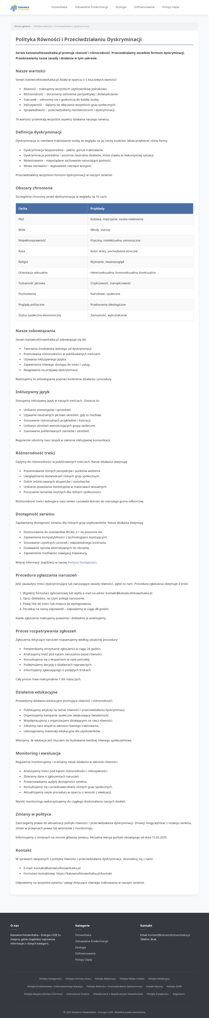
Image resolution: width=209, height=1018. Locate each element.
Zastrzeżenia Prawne (77, 993)
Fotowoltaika (59, 7)
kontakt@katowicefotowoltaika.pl (169, 935)
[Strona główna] (21, 7)
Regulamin (179, 993)
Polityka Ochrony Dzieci (78, 978)
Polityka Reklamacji (105, 978)
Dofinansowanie (144, 7)
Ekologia (121, 7)
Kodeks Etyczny (154, 986)
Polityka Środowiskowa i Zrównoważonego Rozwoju (55, 986)
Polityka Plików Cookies (132, 978)
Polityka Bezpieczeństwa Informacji (43, 993)
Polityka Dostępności (50, 978)
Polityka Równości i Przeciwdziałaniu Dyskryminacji (114, 986)
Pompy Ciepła (170, 7)
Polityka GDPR (174, 986)
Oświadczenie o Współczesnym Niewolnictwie (118, 993)
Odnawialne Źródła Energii (91, 7)
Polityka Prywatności (158, 993)
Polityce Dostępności (82, 562)
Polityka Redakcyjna (159, 978)
